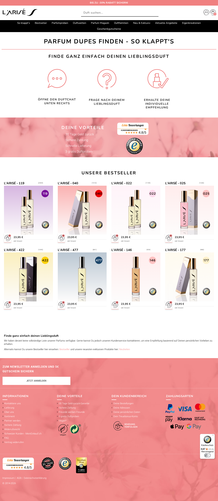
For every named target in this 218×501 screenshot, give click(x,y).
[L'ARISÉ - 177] (189, 279)
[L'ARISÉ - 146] (136, 279)
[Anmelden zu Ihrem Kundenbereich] (205, 12)
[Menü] (213, 436)
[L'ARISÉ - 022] (136, 212)
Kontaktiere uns (12, 403)
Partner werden (12, 420)
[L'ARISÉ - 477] (82, 279)
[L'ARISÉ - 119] (28, 212)
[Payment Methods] (188, 416)
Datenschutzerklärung (35, 478)
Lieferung (9, 407)
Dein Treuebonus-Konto (125, 416)
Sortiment (9, 416)
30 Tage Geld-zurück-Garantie (74, 403)
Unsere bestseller (109, 173)
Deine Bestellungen (123, 403)
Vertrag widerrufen (14, 442)
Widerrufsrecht (12, 429)
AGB (19, 478)
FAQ (6, 437)
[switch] (207, 455)
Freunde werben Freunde (72, 412)
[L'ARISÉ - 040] (82, 212)
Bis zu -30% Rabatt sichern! (109, 2)
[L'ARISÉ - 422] (28, 279)
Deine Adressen (121, 407)
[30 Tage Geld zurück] (47, 463)
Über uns (9, 412)
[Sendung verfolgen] (124, 424)
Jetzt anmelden (36, 380)
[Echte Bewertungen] (18, 463)
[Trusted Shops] (65, 463)
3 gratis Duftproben (69, 416)
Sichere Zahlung (12, 425)
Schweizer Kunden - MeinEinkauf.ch (22, 433)
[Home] (20, 12)
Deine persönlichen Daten (126, 412)
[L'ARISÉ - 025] (189, 212)
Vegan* (62, 420)
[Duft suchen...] (155, 13)
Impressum (8, 478)
